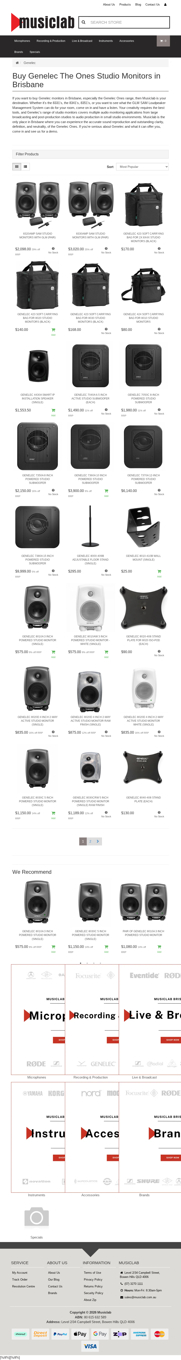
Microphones (22, 40)
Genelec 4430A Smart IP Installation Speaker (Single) (38, 398)
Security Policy (93, 1293)
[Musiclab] (43, 22)
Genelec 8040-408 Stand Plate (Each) (143, 799)
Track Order (19, 1279)
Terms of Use (92, 1272)
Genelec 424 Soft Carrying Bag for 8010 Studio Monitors (143, 318)
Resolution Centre (23, 1286)
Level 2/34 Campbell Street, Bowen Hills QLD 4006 (140, 1275)
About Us (109, 4)
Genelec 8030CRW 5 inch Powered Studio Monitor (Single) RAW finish (90, 801)
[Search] (83, 22)
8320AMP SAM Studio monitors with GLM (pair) (37, 235)
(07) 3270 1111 (133, 1283)
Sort (110, 167)
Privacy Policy (93, 1279)
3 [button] (94, 963)
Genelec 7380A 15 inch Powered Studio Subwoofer (37, 559)
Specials (35, 52)
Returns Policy (93, 1286)
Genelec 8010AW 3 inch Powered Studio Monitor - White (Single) (90, 640)
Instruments (106, 40)
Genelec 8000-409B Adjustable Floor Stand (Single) (90, 559)
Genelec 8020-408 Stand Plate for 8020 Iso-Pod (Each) (143, 640)
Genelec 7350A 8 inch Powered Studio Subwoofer (37, 479)
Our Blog (53, 1279)
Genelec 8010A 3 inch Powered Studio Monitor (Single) (37, 640)
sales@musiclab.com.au (140, 1297)
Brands (18, 52)
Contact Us (152, 4)
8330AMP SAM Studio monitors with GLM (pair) (90, 235)
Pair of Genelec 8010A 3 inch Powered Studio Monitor (143, 933)
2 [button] (87, 963)
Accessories (126, 40)
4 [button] (100, 963)
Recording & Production (51, 40)
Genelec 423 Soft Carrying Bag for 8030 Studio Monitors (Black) (90, 318)
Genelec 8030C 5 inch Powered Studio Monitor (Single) (37, 801)
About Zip (90, 1300)
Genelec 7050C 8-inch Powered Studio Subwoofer (143, 398)
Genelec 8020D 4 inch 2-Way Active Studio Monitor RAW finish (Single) (91, 721)
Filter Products (27, 154)
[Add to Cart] (53, 332)
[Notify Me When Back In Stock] (53, 252)
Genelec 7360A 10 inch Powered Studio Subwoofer (90, 479)
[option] (37, 917)
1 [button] (80, 963)
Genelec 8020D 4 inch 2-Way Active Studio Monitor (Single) (38, 721)
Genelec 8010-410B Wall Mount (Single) (143, 557)
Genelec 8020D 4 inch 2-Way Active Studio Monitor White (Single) (144, 721)
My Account (19, 1272)
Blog (138, 4)
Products (125, 4)
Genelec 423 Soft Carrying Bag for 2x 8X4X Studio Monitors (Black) (143, 237)
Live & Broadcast (82, 40)
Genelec (30, 63)
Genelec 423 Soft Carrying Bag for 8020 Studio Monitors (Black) (37, 318)
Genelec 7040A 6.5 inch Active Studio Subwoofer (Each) (90, 398)
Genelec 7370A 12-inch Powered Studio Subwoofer (143, 479)
